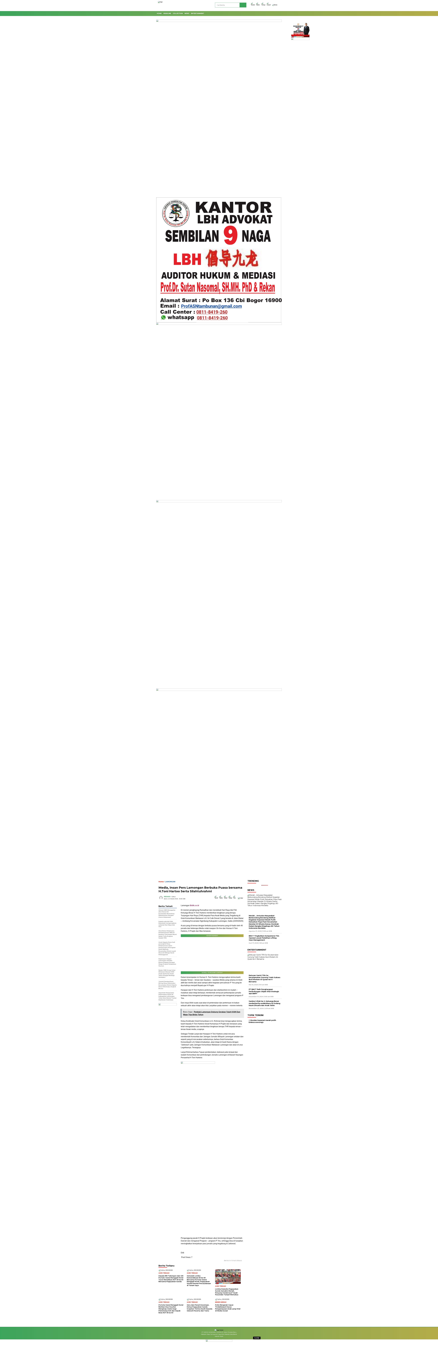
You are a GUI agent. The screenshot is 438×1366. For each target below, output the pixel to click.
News (187, 13)
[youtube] (269, 5)
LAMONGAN (170, 882)
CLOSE (256, 1338)
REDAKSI (167, 896)
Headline (167, 13)
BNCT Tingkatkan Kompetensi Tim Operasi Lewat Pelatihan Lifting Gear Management (264, 938)
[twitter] (258, 5)
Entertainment (197, 13)
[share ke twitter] (221, 898)
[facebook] (253, 5)
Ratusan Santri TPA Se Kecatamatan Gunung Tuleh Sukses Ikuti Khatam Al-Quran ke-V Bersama (264, 978)
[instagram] (263, 5)
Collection (178, 13)
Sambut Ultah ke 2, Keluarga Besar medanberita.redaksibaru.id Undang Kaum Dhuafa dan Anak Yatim (264, 1003)
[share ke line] (235, 898)
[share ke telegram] (231, 898)
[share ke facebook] (217, 898)
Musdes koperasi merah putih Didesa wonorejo (262, 1021)
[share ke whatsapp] (226, 898)
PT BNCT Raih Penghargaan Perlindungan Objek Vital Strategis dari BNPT (264, 991)
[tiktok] (274, 5)
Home (159, 13)
